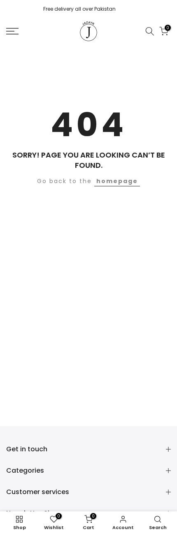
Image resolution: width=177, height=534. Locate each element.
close (163, 9)
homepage (117, 181)
